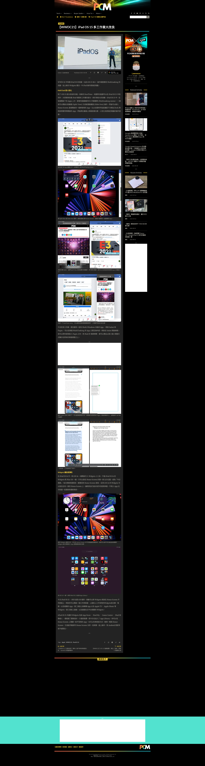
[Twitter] (145, 13)
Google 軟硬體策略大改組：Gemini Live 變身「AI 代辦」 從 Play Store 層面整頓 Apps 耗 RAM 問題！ (135, 136)
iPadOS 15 (76, 642)
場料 (126, 195)
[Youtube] (137, 13)
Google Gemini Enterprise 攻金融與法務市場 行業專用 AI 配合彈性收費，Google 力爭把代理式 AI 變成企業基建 (135, 149)
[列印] (105, 72)
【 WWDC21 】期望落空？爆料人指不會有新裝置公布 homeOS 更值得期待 (72, 649)
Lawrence (65, 72)
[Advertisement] (102, 354)
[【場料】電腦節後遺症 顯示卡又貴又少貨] (136, 205)
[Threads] (140, 13)
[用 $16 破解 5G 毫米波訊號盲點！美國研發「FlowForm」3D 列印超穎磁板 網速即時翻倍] (136, 99)
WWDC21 (69, 642)
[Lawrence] (136, 65)
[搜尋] (147, 17)
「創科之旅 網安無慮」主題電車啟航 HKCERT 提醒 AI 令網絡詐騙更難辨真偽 (136, 161)
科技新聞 (61, 23)
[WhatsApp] (94, 72)
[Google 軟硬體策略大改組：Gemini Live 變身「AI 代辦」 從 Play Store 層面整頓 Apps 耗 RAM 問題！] (136, 124)
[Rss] (148, 13)
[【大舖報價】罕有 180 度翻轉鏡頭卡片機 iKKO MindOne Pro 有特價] (136, 182)
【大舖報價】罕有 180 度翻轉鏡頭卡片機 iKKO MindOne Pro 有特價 (136, 191)
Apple (63, 642)
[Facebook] (131, 13)
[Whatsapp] (143, 13)
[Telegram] (98, 72)
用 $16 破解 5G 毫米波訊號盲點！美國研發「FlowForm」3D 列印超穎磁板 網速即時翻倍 (136, 109)
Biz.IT (126, 154)
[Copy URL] (101, 72)
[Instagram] (134, 13)
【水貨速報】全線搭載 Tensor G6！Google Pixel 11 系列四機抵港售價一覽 (135, 235)
